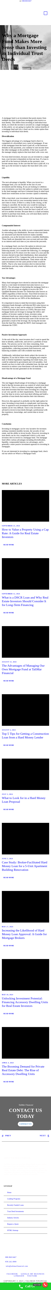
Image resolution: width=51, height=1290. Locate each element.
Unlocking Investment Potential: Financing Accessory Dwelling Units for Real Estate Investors (25, 1002)
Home (9, 1192)
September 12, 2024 (11, 594)
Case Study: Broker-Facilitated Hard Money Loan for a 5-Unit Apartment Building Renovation (24, 866)
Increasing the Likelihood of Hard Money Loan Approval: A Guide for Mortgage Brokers (24, 934)
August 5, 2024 (9, 730)
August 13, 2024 (9, 662)
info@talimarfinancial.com (17, 1266)
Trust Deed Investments (15, 1211)
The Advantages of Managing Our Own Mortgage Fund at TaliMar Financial (23, 669)
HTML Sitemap (12, 1230)
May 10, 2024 (7, 995)
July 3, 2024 (7, 794)
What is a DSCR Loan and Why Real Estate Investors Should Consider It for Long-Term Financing (25, 601)
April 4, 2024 (8, 1063)
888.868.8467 (27, 1)
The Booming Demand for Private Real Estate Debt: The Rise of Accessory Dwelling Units (23, 1070)
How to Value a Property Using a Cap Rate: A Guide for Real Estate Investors (25, 533)
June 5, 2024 (7, 859)
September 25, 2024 (11, 526)
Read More (8, 545)
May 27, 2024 (7, 927)
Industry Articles (13, 1218)
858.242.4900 (10, 1262)
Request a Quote (13, 1224)
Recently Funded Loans (15, 1205)
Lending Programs (13, 1199)
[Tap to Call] (45, 1285)
